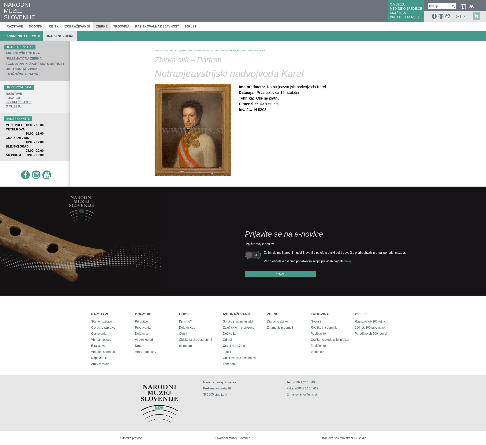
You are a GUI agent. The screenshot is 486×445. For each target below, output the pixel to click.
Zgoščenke (318, 345)
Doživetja (229, 333)
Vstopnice (317, 351)
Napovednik (99, 357)
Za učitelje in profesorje (238, 327)
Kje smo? (185, 321)
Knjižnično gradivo (22, 74)
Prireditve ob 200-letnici (371, 333)
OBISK (184, 314)
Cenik (183, 333)
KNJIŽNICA (398, 13)
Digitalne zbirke (60, 36)
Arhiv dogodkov (145, 351)
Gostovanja (99, 333)
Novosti (316, 321)
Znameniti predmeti (23, 36)
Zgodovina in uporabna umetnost (35, 63)
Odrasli (228, 339)
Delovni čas (187, 327)
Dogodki (36, 26)
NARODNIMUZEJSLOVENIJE (19, 11)
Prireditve (141, 321)
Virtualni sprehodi (103, 351)
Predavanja (143, 327)
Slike (216, 50)
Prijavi (280, 273)
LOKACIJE (13, 98)
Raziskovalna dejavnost (157, 26)
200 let (190, 26)
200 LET (361, 314)
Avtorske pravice (131, 438)
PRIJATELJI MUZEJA (405, 17)
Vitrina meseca (101, 339)
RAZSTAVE (14, 93)
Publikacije (318, 333)
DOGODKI (143, 314)
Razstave (15, 26)
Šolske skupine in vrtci (238, 321)
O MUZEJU (398, 4)
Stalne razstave (101, 321)
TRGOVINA (320, 314)
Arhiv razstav (100, 364)
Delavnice (142, 333)
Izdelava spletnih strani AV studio (344, 438)
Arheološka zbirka (23, 53)
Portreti (224, 50)
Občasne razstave (103, 327)
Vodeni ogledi (144, 339)
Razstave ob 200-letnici (371, 321)
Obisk (54, 26)
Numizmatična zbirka (24, 58)
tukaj (347, 261)
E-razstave (98, 345)
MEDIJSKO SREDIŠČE (406, 8)
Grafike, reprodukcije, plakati (330, 339)
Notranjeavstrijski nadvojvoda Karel (247, 50)
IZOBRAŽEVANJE (19, 102)
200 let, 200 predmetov (370, 327)
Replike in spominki (324, 327)
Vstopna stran (161, 50)
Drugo (139, 345)
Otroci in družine (234, 345)
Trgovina (121, 26)
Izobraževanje (77, 26)
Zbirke (102, 26)
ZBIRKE (273, 314)
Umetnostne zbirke (23, 69)
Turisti (227, 351)
